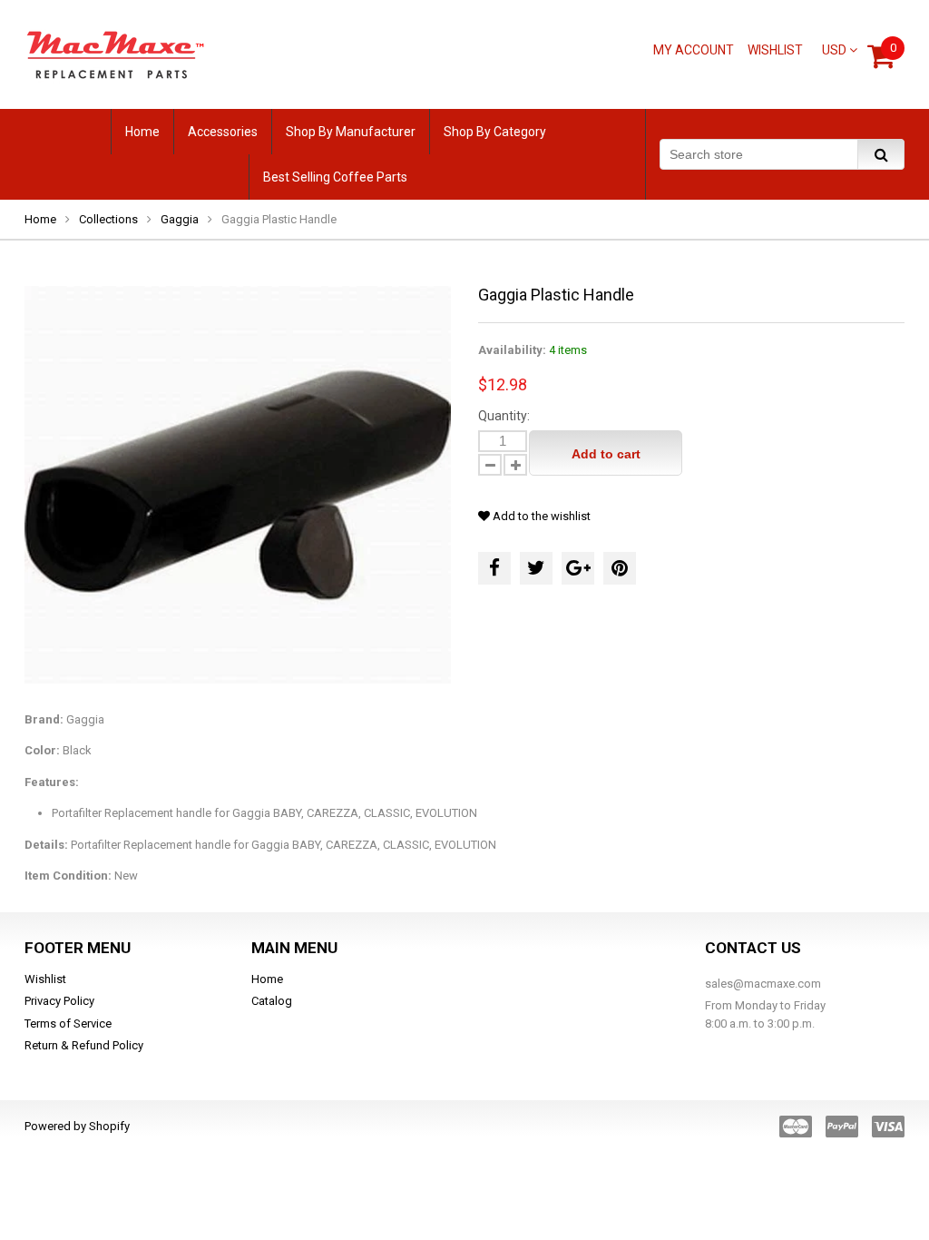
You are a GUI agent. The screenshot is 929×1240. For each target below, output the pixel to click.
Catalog (271, 1001)
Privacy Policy (59, 1001)
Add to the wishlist (540, 516)
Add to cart (606, 454)
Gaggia (180, 219)
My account (693, 50)
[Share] (494, 568)
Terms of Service (68, 1023)
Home (40, 219)
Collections (108, 219)
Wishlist (775, 50)
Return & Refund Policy (83, 1045)
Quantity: (504, 415)
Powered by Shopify (77, 1126)
